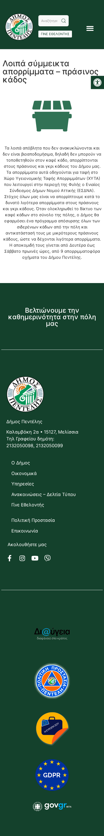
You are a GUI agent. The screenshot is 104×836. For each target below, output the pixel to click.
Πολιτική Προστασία (33, 520)
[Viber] (50, 558)
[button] (97, 82)
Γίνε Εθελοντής (27, 504)
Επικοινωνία (24, 530)
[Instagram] (25, 558)
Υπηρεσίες (22, 483)
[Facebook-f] (12, 558)
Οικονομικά (24, 473)
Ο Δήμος (20, 462)
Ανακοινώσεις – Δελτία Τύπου (43, 494)
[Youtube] (38, 558)
